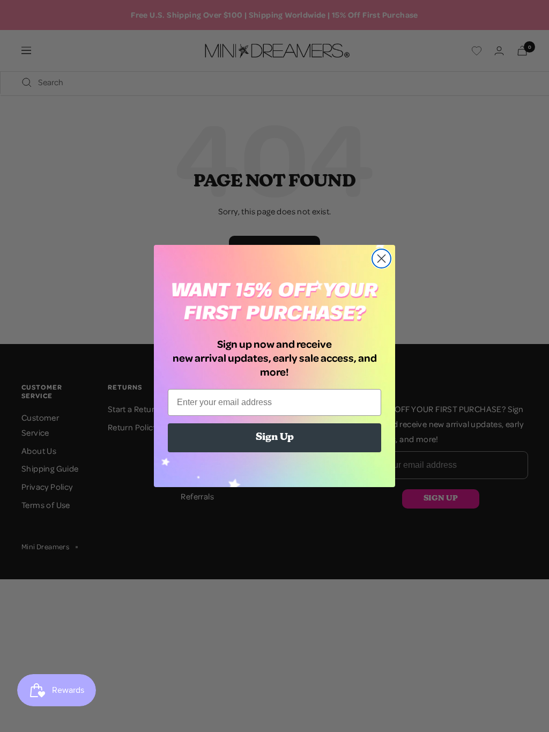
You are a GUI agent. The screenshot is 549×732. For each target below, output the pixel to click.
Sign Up (275, 438)
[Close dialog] (381, 258)
